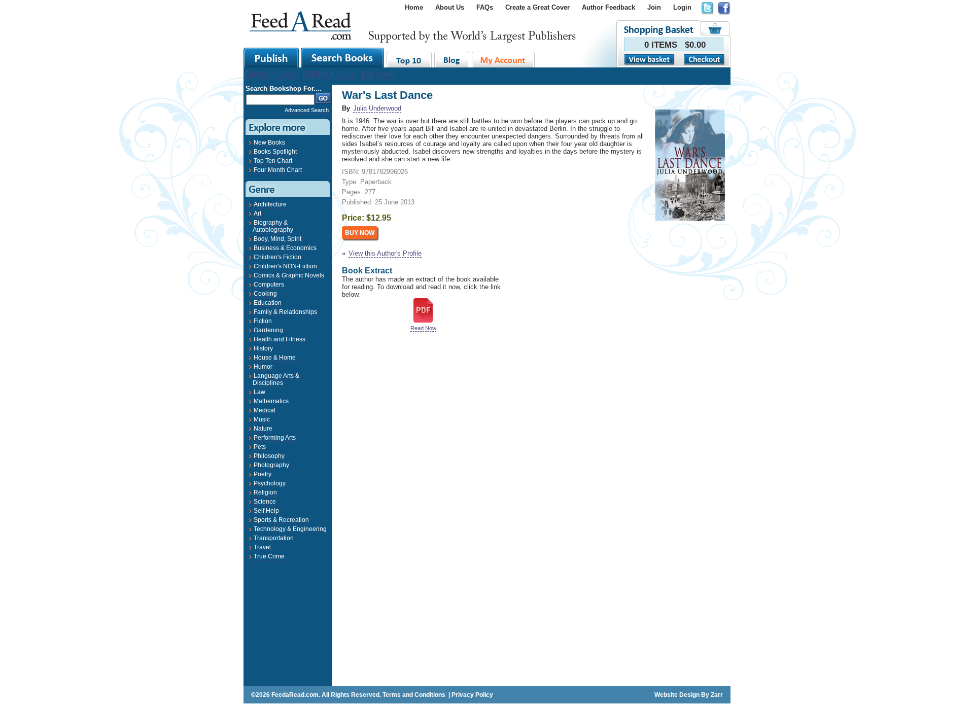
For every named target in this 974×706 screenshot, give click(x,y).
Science (265, 501)
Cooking (265, 293)
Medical (264, 410)
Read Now (423, 328)
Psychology (270, 483)
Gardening (268, 330)
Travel (262, 547)
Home (414, 7)
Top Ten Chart (273, 160)
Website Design (677, 694)
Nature (263, 428)
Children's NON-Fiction (285, 266)
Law (259, 392)
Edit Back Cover (330, 73)
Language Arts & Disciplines (276, 379)
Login (682, 7)
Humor (263, 366)
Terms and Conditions (413, 694)
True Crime (269, 556)
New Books (269, 142)
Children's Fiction (277, 257)
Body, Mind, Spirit (277, 238)
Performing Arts (275, 437)
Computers (269, 284)
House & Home (275, 357)
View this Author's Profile (385, 253)
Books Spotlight (275, 151)
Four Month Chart (278, 169)
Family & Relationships (285, 311)
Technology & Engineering (290, 529)
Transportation (274, 538)
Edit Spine (378, 73)
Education (268, 302)
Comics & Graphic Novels (289, 275)
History (263, 348)
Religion (265, 492)
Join (654, 7)
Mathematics (271, 401)
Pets (260, 446)
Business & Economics (285, 248)
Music (262, 419)
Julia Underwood (377, 108)
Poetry (262, 474)
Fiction (263, 321)
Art (257, 213)
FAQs (484, 7)
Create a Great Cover (537, 7)
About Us (449, 7)
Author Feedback (608, 7)
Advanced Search (307, 110)
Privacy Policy (472, 694)
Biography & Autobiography (273, 226)
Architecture (270, 204)
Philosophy (269, 456)
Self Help (266, 510)
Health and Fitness (279, 339)
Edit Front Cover (272, 73)
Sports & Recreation (281, 519)
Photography (271, 465)
